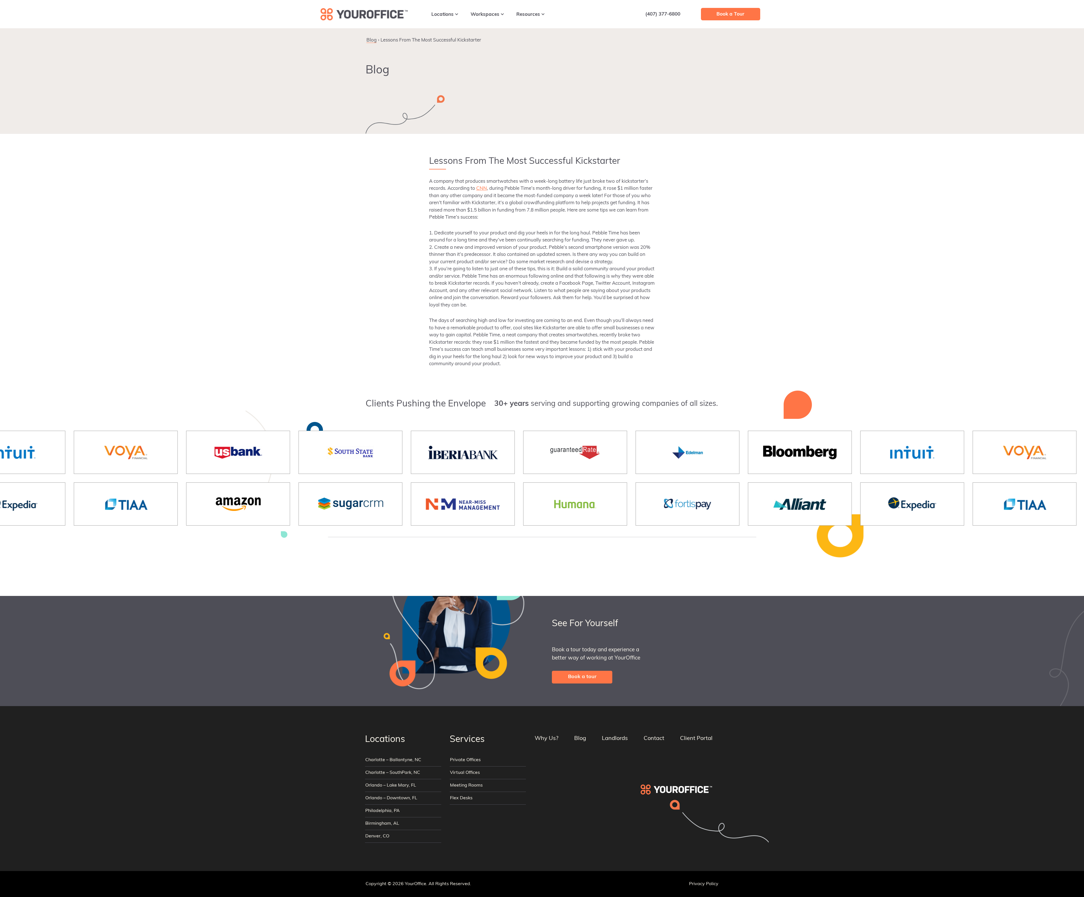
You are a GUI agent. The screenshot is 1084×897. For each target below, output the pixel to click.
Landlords (615, 738)
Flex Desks (461, 798)
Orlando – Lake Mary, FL (390, 785)
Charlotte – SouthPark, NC (392, 772)
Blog (371, 40)
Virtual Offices (465, 772)
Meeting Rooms (466, 785)
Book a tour (582, 677)
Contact (654, 738)
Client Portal (696, 738)
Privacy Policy (703, 884)
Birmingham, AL (382, 823)
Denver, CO (377, 836)
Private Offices (465, 760)
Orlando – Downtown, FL (391, 798)
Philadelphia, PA (382, 811)
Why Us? (546, 738)
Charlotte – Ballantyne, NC (393, 760)
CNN (481, 188)
